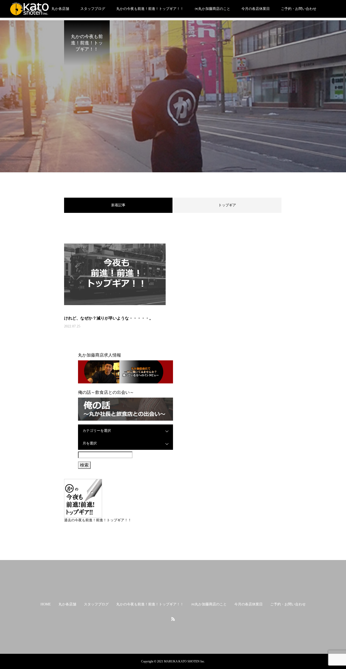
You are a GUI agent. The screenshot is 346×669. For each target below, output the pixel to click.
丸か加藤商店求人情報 (99, 355)
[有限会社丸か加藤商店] (29, 9)
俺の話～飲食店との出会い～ (106, 392)
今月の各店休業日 (255, 9)
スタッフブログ (92, 9)
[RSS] (173, 618)
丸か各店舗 (60, 9)
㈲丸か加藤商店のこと (212, 9)
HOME (46, 604)
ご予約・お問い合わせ (298, 9)
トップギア (227, 205)
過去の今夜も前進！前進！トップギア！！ (97, 520)
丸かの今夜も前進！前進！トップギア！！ (150, 9)
